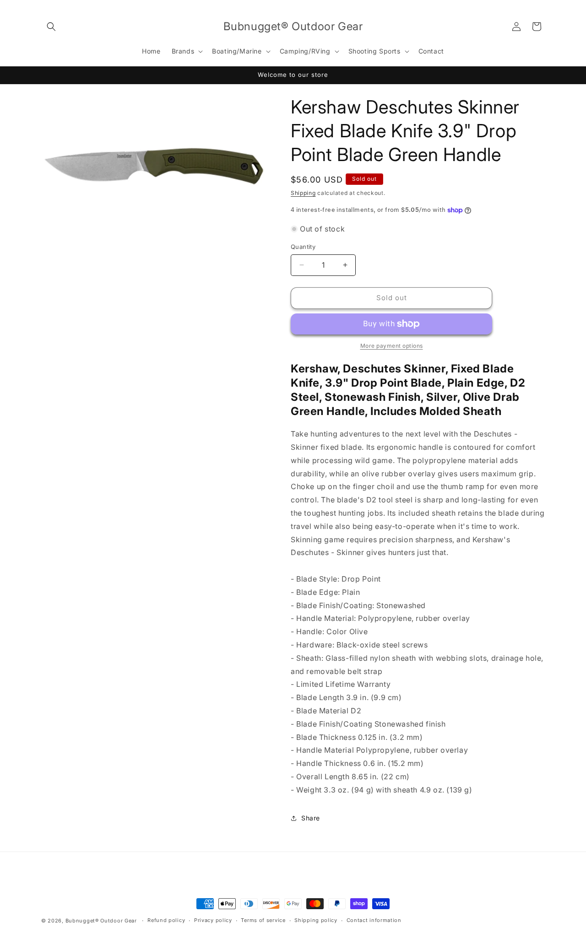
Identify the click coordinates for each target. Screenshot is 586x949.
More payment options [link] (391, 345)
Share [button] (310, 818)
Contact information (374, 920)
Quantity (303, 246)
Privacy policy (213, 920)
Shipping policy (315, 920)
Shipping (303, 192)
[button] (51, 26)
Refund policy (166, 920)
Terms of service (263, 920)
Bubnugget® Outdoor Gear (101, 920)
